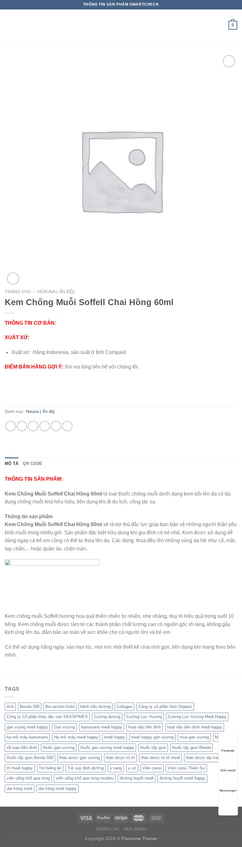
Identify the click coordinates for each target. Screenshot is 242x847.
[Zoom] (13, 278)
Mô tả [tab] (11, 463)
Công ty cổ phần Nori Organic (165, 706)
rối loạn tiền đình (22, 747)
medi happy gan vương (152, 737)
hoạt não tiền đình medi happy (194, 727)
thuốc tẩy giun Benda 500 (30, 757)
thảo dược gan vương (79, 757)
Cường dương (107, 716)
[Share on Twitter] (33, 426)
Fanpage (228, 750)
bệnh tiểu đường (95, 706)
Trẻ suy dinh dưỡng (85, 768)
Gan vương (64, 727)
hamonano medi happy (101, 727)
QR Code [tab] (32, 463)
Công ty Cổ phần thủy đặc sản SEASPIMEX (47, 716)
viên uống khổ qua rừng (28, 778)
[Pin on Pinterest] (56, 426)
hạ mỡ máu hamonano (27, 737)
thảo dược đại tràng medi (209, 757)
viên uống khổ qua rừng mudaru (85, 778)
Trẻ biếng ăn (50, 768)
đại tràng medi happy (57, 788)
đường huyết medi (136, 778)
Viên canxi (152, 768)
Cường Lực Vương (144, 716)
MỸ (218, 737)
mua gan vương (194, 737)
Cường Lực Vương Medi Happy (197, 716)
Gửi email (228, 770)
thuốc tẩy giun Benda (191, 747)
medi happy (114, 737)
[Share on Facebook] (22, 426)
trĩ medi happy (20, 768)
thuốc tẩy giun (153, 747)
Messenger (228, 790)
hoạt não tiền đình (144, 727)
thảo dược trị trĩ (120, 757)
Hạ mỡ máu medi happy (76, 737)
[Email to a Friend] (44, 426)
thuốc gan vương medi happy (107, 747)
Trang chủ (18, 291)
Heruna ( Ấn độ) (56, 291)
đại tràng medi (19, 788)
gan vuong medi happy (27, 727)
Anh (10, 706)
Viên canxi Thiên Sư (186, 768)
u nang (116, 768)
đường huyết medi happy (182, 778)
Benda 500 (29, 706)
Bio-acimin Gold (59, 706)
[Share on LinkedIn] (67, 426)
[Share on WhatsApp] (10, 426)
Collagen (124, 706)
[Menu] (8, 25)
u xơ (132, 768)
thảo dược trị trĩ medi (160, 757)
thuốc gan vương (58, 747)
